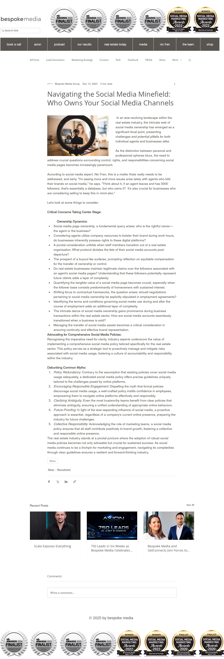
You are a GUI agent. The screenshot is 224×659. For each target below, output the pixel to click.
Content (104, 59)
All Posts (34, 59)
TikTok (148, 59)
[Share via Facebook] (49, 481)
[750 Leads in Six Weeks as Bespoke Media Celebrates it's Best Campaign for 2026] (112, 526)
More (175, 59)
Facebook (133, 59)
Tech (118, 59)
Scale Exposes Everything (52, 546)
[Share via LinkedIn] (66, 481)
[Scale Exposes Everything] (55, 526)
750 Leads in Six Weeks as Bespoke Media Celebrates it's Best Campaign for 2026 (111, 548)
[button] (189, 59)
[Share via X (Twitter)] (57, 481)
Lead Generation (55, 59)
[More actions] (175, 84)
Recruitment (64, 469)
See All (190, 504)
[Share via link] (74, 481)
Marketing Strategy (82, 59)
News (162, 59)
